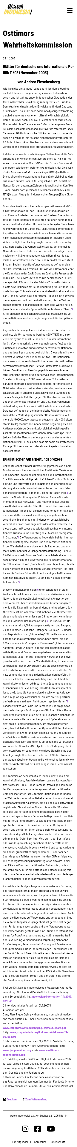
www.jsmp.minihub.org (17, 1050)
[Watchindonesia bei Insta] (25, 1128)
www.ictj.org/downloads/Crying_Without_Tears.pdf (34, 1027)
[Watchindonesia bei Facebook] (37, 1128)
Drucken (12, 1099)
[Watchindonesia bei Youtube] (51, 1128)
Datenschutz (57, 1141)
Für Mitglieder (20, 1141)
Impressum (39, 1141)
